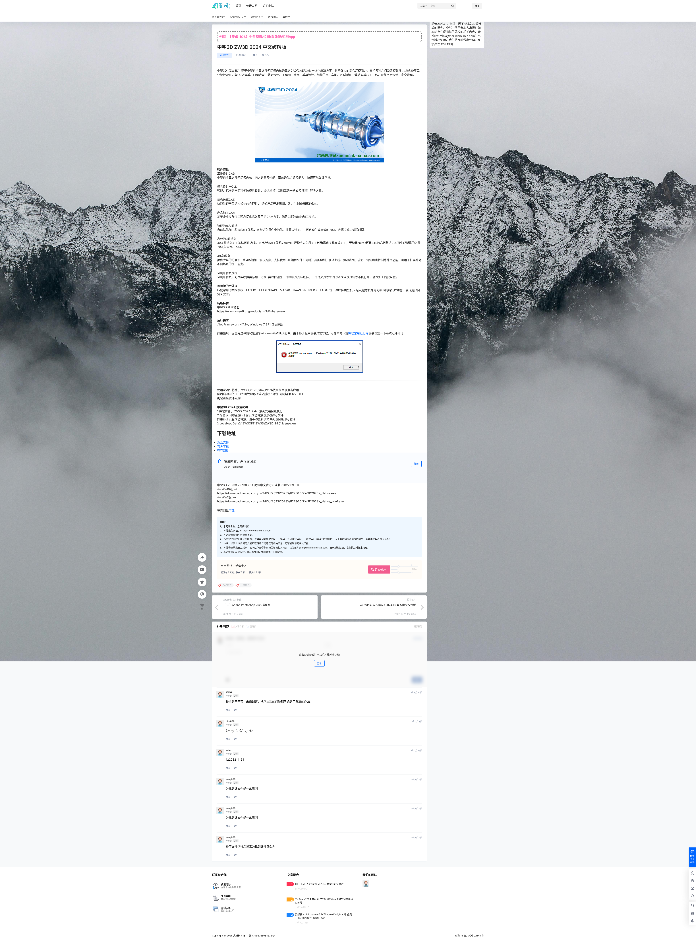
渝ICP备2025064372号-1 (262, 935)
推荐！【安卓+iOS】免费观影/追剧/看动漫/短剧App (256, 37)
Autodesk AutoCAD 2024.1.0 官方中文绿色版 (388, 605)
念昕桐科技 (239, 935)
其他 (285, 16)
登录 (477, 6)
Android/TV (236, 16)
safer (228, 750)
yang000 (230, 779)
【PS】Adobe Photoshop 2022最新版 (246, 605)
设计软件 (224, 55)
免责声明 (252, 6)
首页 (238, 6)
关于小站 (268, 6)
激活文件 (223, 442)
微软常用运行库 (358, 333)
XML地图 (447, 44)
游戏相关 (256, 16)
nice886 (230, 721)
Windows (217, 16)
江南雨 (229, 692)
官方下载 (223, 446)
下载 (232, 510)
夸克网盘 (223, 450)
